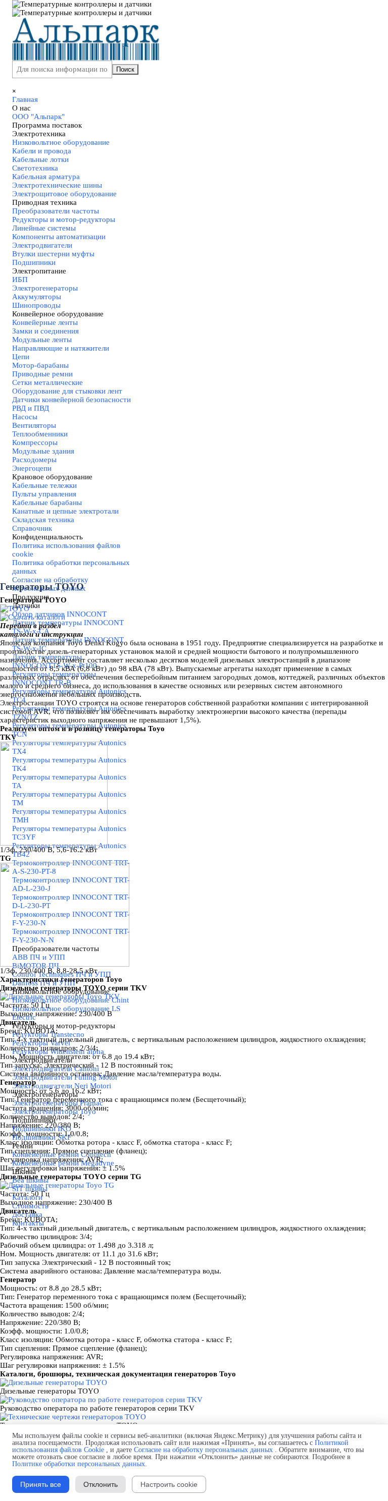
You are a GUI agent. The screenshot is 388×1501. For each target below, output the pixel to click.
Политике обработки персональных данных (78, 1464)
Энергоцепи (32, 468)
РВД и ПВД (30, 408)
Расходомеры (34, 460)
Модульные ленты (42, 340)
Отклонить (100, 1484)
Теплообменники (40, 434)
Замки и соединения (45, 331)
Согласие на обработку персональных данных (203, 1450)
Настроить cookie (169, 1484)
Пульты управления (44, 494)
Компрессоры (35, 442)
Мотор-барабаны (40, 365)
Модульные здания (43, 451)
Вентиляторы (34, 425)
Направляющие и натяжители (60, 348)
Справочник (32, 528)
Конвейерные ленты (45, 322)
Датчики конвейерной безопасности (71, 400)
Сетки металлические (47, 382)
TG (5, 858)
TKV (8, 737)
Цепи (20, 357)
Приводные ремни (42, 374)
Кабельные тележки (44, 485)
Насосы (24, 417)
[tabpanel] (194, 600)
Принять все (40, 1484)
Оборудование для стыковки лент (67, 391)
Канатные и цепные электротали (65, 511)
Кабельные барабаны (47, 502)
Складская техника (43, 520)
